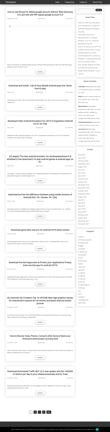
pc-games (81, 273)
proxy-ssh (81, 282)
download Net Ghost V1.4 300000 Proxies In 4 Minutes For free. (89, 89)
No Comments (69, 18)
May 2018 (81, 206)
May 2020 (81, 155)
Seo (79, 291)
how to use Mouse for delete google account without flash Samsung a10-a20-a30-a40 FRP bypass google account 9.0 (40, 13)
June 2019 (81, 170)
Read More (40, 72)
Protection (81, 279)
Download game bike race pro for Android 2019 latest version (40, 229)
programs (81, 276)
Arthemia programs (85, 240)
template (81, 297)
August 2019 (82, 167)
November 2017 (83, 224)
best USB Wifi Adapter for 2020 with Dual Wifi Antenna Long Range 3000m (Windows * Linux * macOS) (89, 69)
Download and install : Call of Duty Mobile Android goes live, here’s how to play (40, 87)
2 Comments (70, 378)
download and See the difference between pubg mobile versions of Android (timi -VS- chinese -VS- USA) (40, 196)
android (81, 237)
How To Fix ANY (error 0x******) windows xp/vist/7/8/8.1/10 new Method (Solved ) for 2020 (89, 50)
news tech (81, 267)
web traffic (82, 303)
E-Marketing (82, 252)
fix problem (82, 255)
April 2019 (81, 173)
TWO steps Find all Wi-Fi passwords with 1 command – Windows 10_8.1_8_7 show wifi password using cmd (88, 39)
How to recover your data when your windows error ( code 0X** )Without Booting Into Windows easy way (89, 27)
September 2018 (84, 194)
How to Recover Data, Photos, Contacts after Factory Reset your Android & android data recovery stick (40, 337)
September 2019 (84, 164)
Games (80, 258)
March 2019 (82, 176)
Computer (81, 249)
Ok (97, 429)
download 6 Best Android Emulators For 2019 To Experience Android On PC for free (40, 122)
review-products (83, 285)
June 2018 (81, 203)
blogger (81, 246)
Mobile (80, 264)
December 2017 (83, 221)
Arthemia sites (83, 243)
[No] (108, 429)
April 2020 (81, 158)
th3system (42, 18)
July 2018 (81, 200)
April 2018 (81, 209)
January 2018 (82, 218)
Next (49, 412)
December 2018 (83, 185)
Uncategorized (83, 300)
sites (79, 294)
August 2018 (82, 197)
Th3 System (11, 2)
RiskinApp (81, 288)
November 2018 (83, 188)
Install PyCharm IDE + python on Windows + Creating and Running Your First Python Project (89, 59)
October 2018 (83, 191)
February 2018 (83, 215)
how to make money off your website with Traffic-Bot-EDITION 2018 (89, 99)
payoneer (81, 270)
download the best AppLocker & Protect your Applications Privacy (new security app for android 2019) (40, 264)
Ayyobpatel (82, 129)
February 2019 (83, 179)
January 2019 (82, 182)
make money (82, 261)
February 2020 (83, 161)
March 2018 (82, 212)
